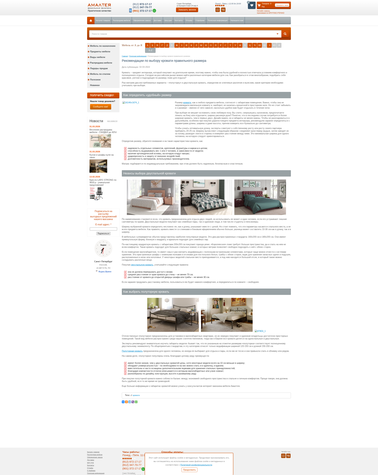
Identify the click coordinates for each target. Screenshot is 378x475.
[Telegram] (129, 402)
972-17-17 (142, 4)
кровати (187, 102)
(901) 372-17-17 (131, 468)
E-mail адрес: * (103, 224)
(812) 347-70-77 (131, 464)
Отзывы (189, 21)
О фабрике (200, 21)
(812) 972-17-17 (131, 461)
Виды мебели (97, 57)
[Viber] (133, 402)
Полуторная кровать (132, 351)
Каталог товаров (103, 21)
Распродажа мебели (121, 21)
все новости (112, 121)
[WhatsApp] (136, 402)
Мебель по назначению (102, 46)
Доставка (157, 21)
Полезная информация (218, 21)
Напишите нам (237, 21)
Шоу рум (168, 21)
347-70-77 (142, 7)
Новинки (95, 85)
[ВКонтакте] (123, 402)
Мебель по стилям (100, 74)
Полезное (95, 79)
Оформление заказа (142, 21)
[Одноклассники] (126, 402)
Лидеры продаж (99, 68)
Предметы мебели (100, 51)
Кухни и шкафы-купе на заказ (101, 156)
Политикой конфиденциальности (196, 465)
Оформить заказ (282, 5)
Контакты (179, 21)
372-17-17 (142, 10)
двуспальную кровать (142, 264)
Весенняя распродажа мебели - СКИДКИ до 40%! (103, 130)
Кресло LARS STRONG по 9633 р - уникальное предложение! (102, 182)
